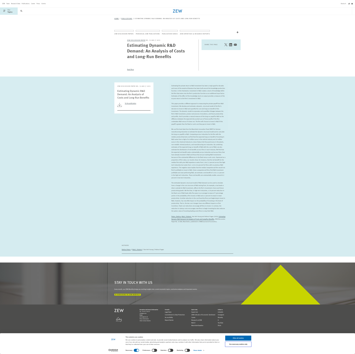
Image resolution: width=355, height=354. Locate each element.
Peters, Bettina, (176, 216)
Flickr (219, 325)
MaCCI (193, 323)
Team (8, 3)
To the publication (130, 103)
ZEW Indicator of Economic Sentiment (203, 315)
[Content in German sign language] (349, 3)
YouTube (220, 323)
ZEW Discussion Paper (136, 40)
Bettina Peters (126, 249)
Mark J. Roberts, (187, 216)
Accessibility (169, 317)
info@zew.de (143, 313)
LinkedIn (220, 312)
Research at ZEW (196, 320)
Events (44, 3)
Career (33, 3)
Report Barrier (169, 320)
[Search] (21, 11)
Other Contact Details (145, 320)
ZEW (3, 3)
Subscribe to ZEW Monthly (128, 294)
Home (116, 18)
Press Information (144, 318)
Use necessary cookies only (238, 344)
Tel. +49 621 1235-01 (145, 311)
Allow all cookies (238, 338)
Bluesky (220, 317)
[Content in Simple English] (352, 3)
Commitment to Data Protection (175, 315)
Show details (197, 350)
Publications (26, 3)
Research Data (15, 3)
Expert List (194, 312)
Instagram (221, 315)
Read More (130, 69)
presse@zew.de (144, 317)
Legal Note (168, 312)
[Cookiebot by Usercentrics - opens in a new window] (113, 350)
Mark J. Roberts (137, 249)
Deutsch (343, 3)
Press (38, 3)
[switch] (154, 350)
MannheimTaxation (197, 325)
